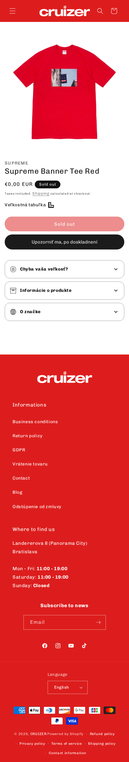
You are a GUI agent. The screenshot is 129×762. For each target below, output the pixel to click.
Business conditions (35, 421)
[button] (12, 11)
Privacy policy (32, 744)
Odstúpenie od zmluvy (37, 506)
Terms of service (66, 744)
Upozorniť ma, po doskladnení (64, 242)
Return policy (28, 436)
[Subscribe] (99, 622)
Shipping (40, 193)
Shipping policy (102, 744)
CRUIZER (38, 734)
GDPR (19, 450)
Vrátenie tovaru (30, 464)
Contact (21, 478)
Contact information (67, 753)
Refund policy (102, 734)
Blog (17, 492)
